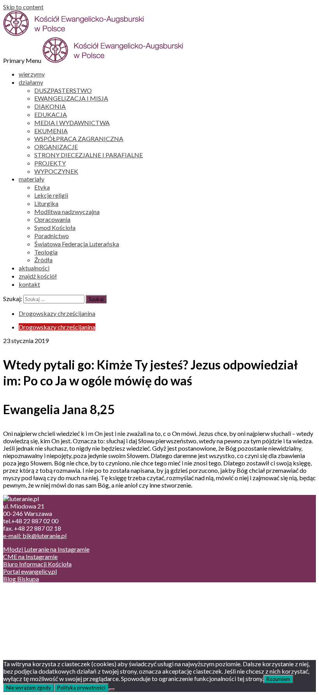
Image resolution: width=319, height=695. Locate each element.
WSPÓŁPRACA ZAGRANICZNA (78, 138)
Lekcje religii (51, 195)
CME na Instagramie (30, 556)
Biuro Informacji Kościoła (37, 564)
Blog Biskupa (21, 578)
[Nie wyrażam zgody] (112, 689)
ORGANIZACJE (56, 146)
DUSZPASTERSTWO (63, 90)
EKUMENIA (51, 130)
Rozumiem (278, 679)
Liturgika (46, 203)
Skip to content (23, 6)
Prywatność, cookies (46, 599)
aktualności (34, 268)
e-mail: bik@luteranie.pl (35, 535)
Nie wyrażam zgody (28, 688)
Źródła (43, 259)
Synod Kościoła (54, 227)
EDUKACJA (50, 114)
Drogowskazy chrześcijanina (57, 313)
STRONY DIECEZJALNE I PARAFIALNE (88, 155)
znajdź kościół (38, 276)
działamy (31, 82)
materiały (31, 179)
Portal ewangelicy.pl (30, 571)
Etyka (42, 187)
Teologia (46, 252)
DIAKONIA (50, 106)
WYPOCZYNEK (56, 171)
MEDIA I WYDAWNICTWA (72, 122)
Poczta (28, 592)
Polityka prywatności (81, 688)
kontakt (29, 284)
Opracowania (52, 219)
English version (38, 607)
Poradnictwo (51, 235)
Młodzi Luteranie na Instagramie (46, 549)
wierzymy (32, 74)
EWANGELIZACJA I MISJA (71, 98)
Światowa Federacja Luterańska (76, 243)
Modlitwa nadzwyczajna (67, 211)
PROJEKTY (50, 163)
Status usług (35, 614)
